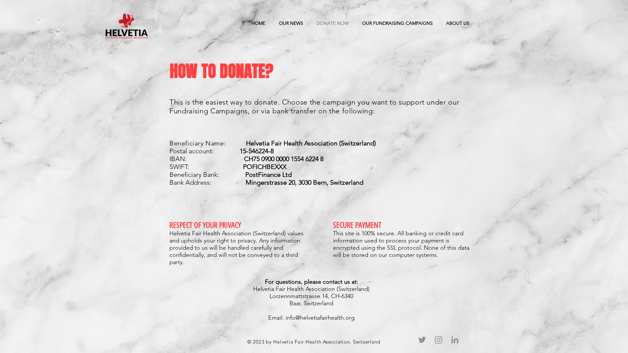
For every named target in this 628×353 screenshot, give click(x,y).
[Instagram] (438, 340)
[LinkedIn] (455, 340)
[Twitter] (422, 340)
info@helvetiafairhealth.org (320, 317)
